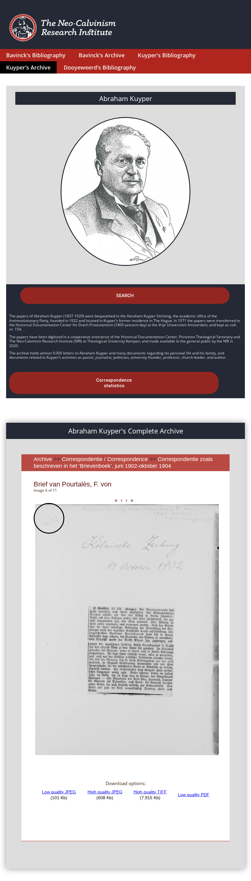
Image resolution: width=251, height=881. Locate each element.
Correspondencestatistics (114, 382)
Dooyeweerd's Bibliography (100, 67)
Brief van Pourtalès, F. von (72, 484)
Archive (43, 459)
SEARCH (125, 295)
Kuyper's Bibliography (167, 55)
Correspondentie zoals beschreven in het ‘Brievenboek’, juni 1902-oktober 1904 (123, 462)
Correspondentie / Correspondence (105, 459)
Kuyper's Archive (28, 67)
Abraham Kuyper (125, 98)
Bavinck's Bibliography (36, 55)
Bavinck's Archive (102, 55)
